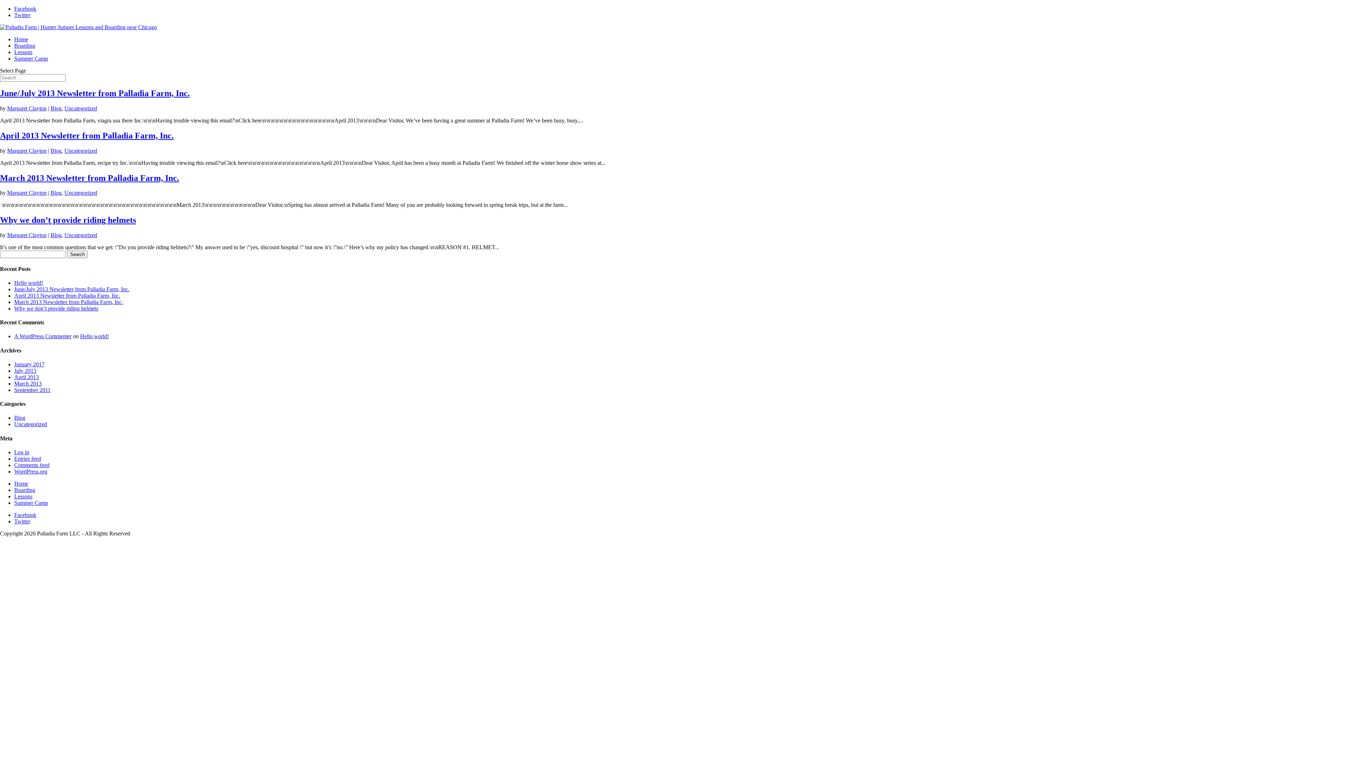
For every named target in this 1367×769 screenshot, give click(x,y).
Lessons (23, 52)
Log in (21, 452)
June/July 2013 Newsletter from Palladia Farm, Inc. (95, 93)
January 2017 (29, 364)
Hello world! (28, 283)
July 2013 (25, 371)
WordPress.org (30, 472)
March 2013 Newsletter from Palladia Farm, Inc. (89, 178)
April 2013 (26, 377)
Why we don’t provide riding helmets (68, 220)
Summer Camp (31, 59)
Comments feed (31, 465)
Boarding (24, 46)
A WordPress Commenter (43, 336)
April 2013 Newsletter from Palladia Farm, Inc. (87, 135)
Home (21, 39)
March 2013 (28, 384)
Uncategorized (80, 108)
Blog (56, 108)
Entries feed (27, 459)
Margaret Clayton (27, 108)
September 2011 (32, 390)
